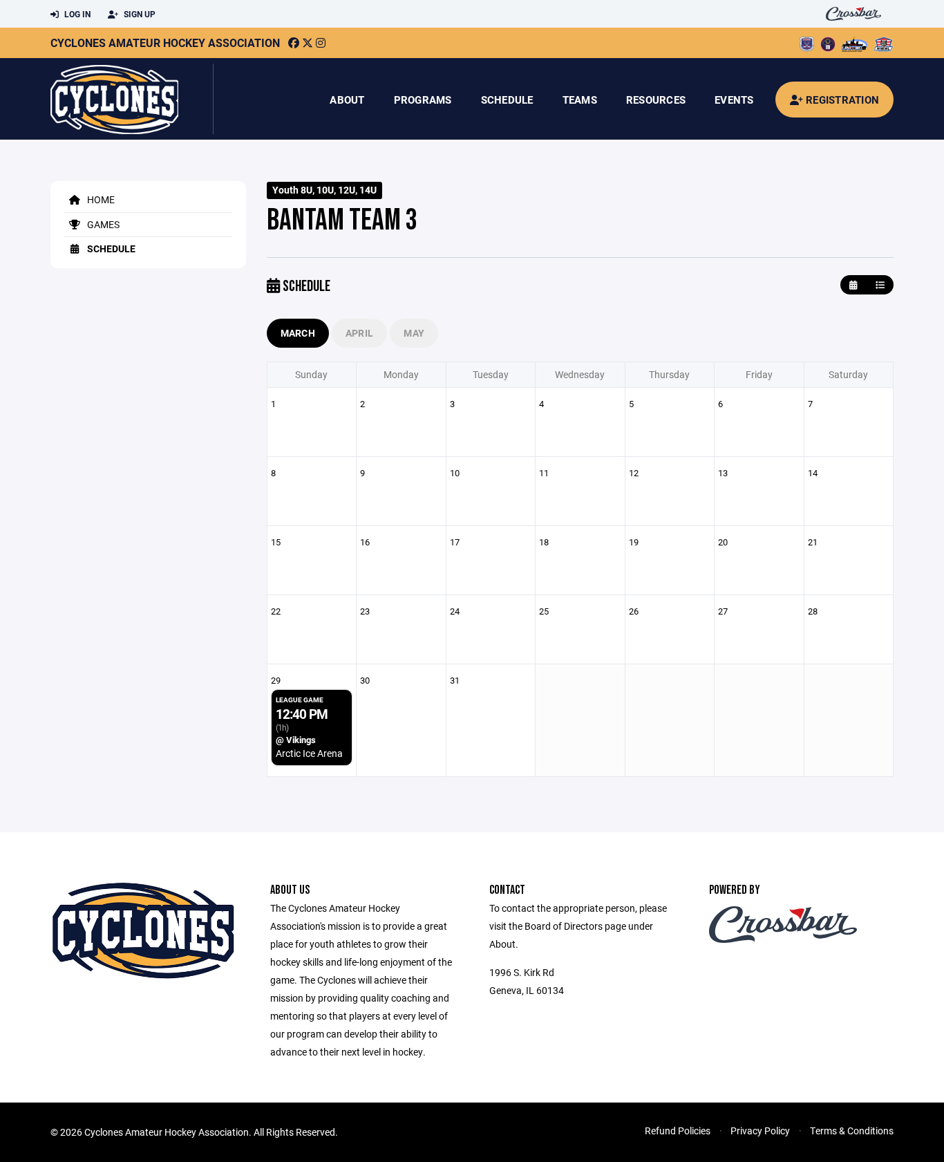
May (414, 332)
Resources (656, 99)
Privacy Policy (760, 1130)
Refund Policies (677, 1130)
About (347, 99)
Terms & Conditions (852, 1130)
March (298, 332)
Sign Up (138, 13)
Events (734, 99)
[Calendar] (853, 285)
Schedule (507, 99)
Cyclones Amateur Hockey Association (165, 42)
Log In (76, 13)
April (359, 332)
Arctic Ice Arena (309, 753)
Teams (580, 99)
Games (102, 224)
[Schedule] (880, 285)
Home (100, 199)
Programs (423, 99)
